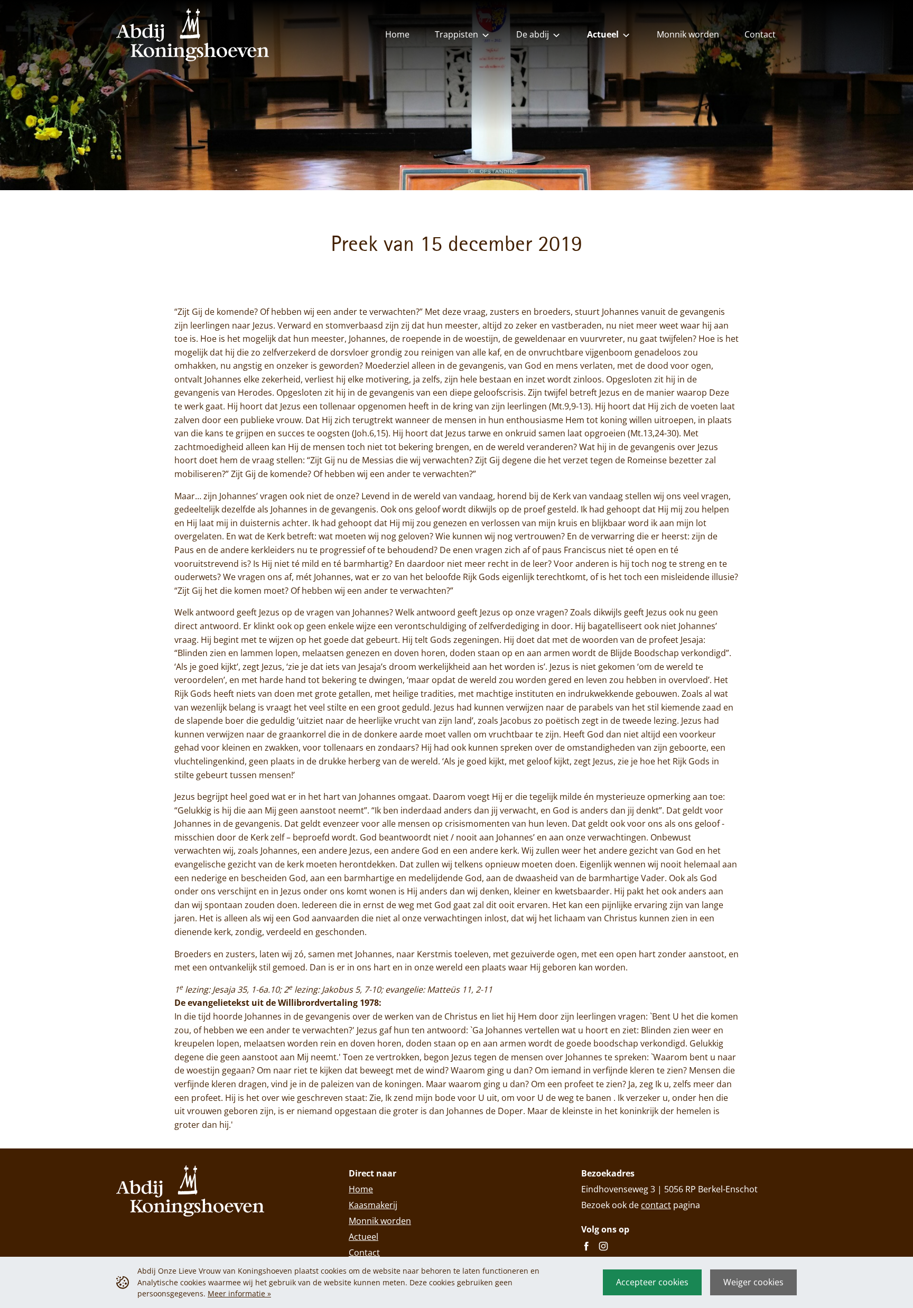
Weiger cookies (753, 1282)
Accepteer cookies (652, 1282)
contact (656, 1205)
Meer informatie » (239, 1293)
